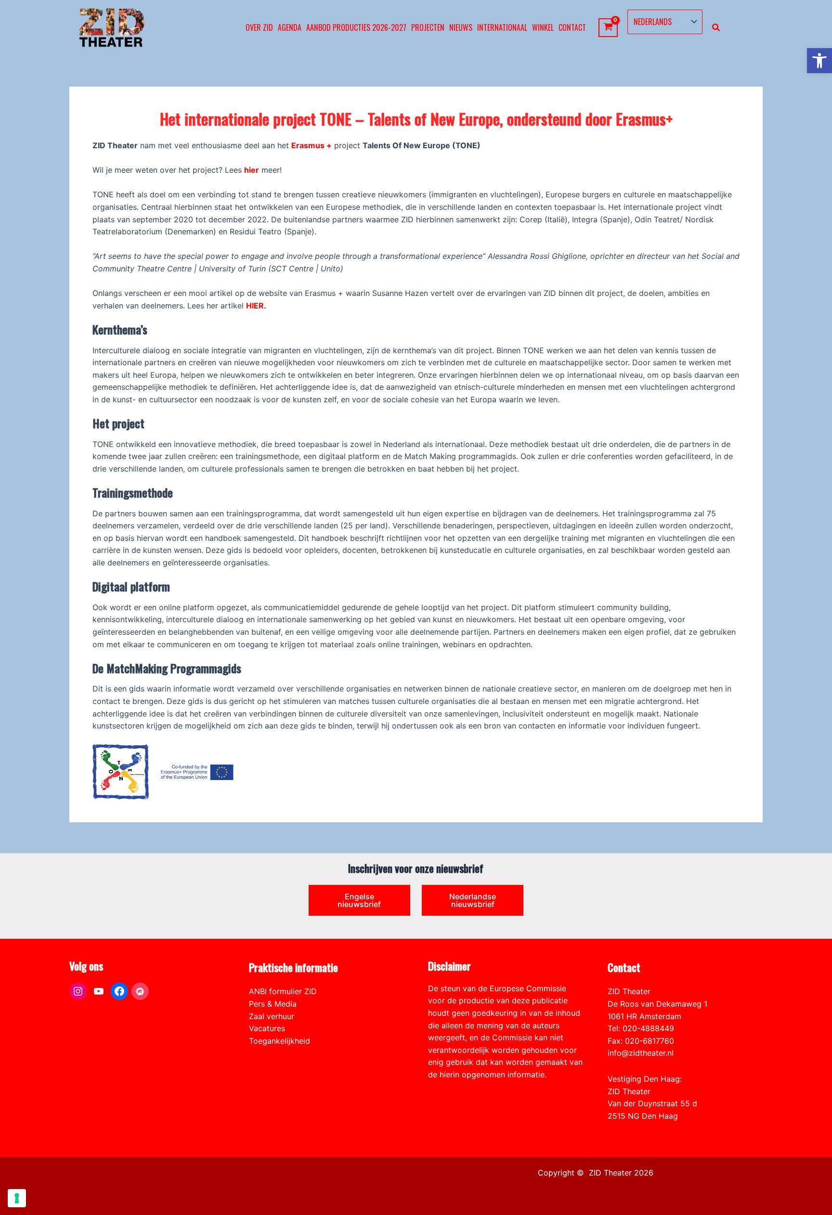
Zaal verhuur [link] (271, 1016)
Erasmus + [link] (311, 145)
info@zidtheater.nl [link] (641, 1053)
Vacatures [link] (267, 1028)
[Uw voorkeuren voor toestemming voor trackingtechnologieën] (17, 1198)
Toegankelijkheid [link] (279, 1041)
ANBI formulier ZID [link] (283, 991)
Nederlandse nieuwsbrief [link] (472, 900)
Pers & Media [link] (273, 1004)
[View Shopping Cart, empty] (608, 27)
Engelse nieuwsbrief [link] (359, 900)
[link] (819, 60)
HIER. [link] (256, 305)
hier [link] (251, 170)
